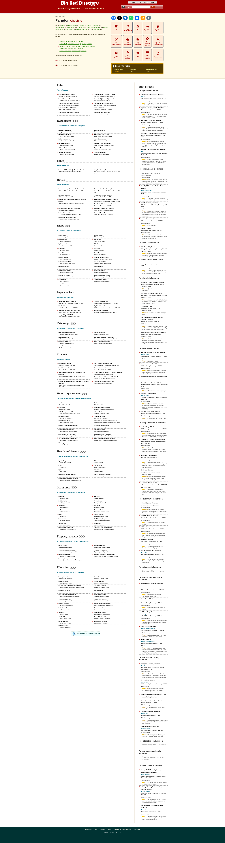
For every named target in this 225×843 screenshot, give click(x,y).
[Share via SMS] (143, 18)
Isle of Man (137, 829)
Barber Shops (98, 235)
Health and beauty (68, 451)
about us (142, 2)
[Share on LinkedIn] (125, 18)
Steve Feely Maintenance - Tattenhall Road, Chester (154, 378)
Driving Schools (63, 581)
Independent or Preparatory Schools (69, 585)
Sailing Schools (63, 625)
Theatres (96, 496)
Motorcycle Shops (64, 275)
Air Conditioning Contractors (67, 438)
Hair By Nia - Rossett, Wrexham (150, 663)
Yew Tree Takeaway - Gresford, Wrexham (153, 352)
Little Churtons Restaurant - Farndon (152, 94)
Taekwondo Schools (100, 621)
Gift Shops (61, 248)
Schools (61, 612)
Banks (82, 25)
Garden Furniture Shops (101, 257)
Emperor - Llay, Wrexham (148, 393)
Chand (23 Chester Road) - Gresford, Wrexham (152, 187)
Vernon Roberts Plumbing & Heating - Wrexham (152, 585)
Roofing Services (99, 416)
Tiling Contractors (64, 420)
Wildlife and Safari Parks (65, 527)
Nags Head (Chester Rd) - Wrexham (105, 99)
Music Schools (98, 577)
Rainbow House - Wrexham (149, 527)
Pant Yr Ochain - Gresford (66, 99)
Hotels (88, 25)
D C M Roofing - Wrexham (149, 612)
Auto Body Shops (99, 270)
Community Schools (64, 599)
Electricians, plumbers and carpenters (72, 48)
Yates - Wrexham (99, 107)
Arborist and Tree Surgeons (66, 434)
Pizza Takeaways (63, 337)
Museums (61, 496)
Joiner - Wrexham (146, 639)
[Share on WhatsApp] (131, 18)
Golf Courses (62, 510)
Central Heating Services (66, 429)
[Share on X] (119, 18)
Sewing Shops (98, 266)
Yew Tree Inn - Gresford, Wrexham (68, 103)
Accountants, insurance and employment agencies (76, 44)
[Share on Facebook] (113, 18)
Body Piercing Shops (64, 261)
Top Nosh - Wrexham (147, 539)
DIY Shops (97, 244)
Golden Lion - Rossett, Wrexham (68, 112)
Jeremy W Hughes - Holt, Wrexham (69, 310)
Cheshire (116, 71)
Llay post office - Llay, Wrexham (150, 411)
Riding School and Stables (102, 603)
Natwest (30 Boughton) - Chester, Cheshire (71, 170)
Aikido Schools (63, 617)
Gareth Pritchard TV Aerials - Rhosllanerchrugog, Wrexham (73, 382)
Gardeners (61, 407)
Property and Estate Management (104, 554)
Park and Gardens (99, 510)
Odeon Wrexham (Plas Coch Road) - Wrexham (108, 372)
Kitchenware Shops (64, 270)
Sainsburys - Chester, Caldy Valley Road (153, 439)
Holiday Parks (62, 501)
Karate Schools (63, 621)
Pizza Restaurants (64, 143)
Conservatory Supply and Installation (105, 420)
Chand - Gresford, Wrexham (149, 202)
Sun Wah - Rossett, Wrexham (150, 515)
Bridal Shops (62, 235)
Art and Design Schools (101, 617)
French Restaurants (64, 134)
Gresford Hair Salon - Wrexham (150, 711)
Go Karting (97, 523)
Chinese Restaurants (64, 148)
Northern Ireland (126, 829)
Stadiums (97, 505)
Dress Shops (62, 253)
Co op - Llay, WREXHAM (65, 315)
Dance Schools (98, 590)
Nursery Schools (63, 603)
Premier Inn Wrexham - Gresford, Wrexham (107, 204)
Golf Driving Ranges (100, 518)
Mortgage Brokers (99, 545)
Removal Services (63, 416)
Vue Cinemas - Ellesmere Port (103, 363)
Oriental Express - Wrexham (149, 503)
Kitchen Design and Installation (68, 425)
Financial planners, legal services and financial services (77, 46)
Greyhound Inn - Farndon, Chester (104, 94)
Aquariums (61, 505)
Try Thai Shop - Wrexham (102, 306)
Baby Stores (62, 279)
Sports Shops (62, 461)
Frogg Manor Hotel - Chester (103, 195)
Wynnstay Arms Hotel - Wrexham (104, 208)
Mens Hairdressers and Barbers (68, 478)
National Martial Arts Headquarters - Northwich (152, 806)
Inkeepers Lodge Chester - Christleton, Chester (73, 189)
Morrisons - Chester (147, 470)
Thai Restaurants (99, 130)
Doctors (96, 469)
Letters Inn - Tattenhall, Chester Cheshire (153, 133)
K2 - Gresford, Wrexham (148, 680)
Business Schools (64, 590)
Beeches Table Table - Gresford (150, 173)
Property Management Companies (68, 559)
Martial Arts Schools (100, 599)
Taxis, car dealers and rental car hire (71, 41)
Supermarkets (59, 27)
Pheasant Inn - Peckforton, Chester (105, 189)
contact (153, 2)
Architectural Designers (101, 425)
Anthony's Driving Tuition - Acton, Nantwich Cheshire (151, 788)
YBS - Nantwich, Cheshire (148, 247)
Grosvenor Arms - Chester (66, 94)
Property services (81, 29)
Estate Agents (62, 545)
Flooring (61, 443)
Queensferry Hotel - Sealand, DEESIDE (152, 282)
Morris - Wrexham (63, 306)
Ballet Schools (62, 608)
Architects (61, 403)
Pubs (63, 25)
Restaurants (72, 25)
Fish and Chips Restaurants (102, 143)
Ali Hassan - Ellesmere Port (149, 482)
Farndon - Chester (64, 195)
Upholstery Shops (64, 244)
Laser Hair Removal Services (67, 474)
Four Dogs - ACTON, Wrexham (103, 103)
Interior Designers (99, 412)
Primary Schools (63, 577)
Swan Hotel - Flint (146, 306)
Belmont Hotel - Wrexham (66, 213)
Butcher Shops (63, 257)
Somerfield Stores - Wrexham (67, 301)
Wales (109, 829)
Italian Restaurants (64, 139)
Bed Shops (97, 239)
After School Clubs (100, 594)
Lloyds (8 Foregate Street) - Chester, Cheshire (152, 261)
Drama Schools (98, 608)
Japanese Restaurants (101, 148)
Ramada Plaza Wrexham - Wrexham (69, 208)
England (102, 829)
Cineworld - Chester (64, 363)
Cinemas (81, 27)
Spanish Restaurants (64, 152)
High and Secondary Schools (67, 594)
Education (97, 29)
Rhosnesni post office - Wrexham (151, 364)
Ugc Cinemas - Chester (65, 368)
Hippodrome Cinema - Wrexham (104, 381)
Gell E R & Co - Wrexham (148, 626)
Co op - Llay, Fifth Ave (101, 301)
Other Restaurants (99, 152)
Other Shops (62, 284)
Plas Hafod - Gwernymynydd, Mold (151, 293)
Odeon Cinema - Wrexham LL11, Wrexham (107, 377)
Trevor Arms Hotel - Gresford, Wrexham (106, 199)
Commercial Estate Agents (66, 550)
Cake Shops (97, 253)
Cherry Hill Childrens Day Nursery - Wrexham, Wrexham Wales (151, 771)
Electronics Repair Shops (102, 275)
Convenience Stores (100, 279)
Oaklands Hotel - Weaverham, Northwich (153, 332)
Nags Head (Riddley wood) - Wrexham (152, 107)
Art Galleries (98, 501)
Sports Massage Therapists (102, 474)
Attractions (69, 29)
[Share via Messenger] (137, 18)
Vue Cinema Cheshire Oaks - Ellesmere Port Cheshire (71, 373)
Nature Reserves (99, 514)
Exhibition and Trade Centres (103, 527)
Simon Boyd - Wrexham (148, 599)
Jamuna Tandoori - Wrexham (149, 218)
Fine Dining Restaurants (101, 134)
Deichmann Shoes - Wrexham (150, 726)
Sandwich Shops (63, 266)
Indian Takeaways (99, 332)
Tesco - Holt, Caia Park (101, 310)
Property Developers (100, 550)
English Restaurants (64, 130)
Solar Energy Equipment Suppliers (104, 438)
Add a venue (88, 829)
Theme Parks (62, 523)
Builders (96, 403)
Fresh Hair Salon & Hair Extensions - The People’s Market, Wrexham (153, 696)
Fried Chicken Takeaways (102, 341)
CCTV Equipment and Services (67, 412)
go (153, 7)
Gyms (60, 465)
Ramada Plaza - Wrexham (102, 213)
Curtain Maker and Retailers (102, 434)
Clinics (96, 461)
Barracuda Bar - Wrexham (102, 112)
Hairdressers (98, 465)
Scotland (116, 829)
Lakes (60, 514)
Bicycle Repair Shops (100, 261)
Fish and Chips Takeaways (66, 332)
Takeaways (70, 27)
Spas (60, 469)
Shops (96, 25)
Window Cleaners (99, 429)
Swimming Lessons (100, 612)
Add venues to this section (88, 633)
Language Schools (100, 585)
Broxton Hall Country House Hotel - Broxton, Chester (72, 200)
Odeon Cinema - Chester (101, 368)
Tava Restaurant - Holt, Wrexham (151, 550)
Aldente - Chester (146, 228)
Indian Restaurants (100, 139)
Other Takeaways (63, 346)
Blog (96, 829)
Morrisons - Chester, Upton (149, 455)
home (133, 2)
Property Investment (64, 554)
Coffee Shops (62, 239)
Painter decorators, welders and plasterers (73, 51)
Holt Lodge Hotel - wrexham (67, 217)
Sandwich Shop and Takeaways (104, 337)
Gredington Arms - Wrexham (67, 107)
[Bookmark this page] (148, 18)
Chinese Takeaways (64, 341)
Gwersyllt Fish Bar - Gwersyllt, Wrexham (153, 149)
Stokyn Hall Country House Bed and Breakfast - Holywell (152, 318)
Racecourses (62, 518)
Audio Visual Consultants (102, 407)
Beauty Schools (99, 581)
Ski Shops (97, 248)
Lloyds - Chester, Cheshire (102, 170)
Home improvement (92, 27)
